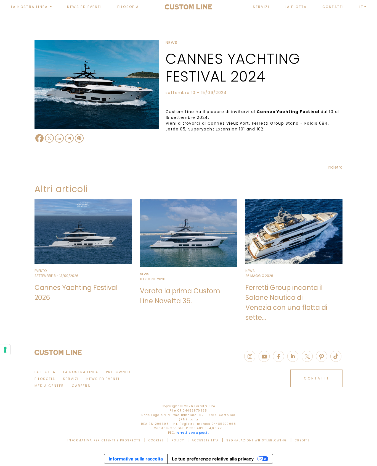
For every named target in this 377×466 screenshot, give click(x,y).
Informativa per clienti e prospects (104, 440)
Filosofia (128, 6)
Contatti (333, 6)
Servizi (261, 6)
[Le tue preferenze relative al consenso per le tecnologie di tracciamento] (5, 349)
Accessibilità (205, 440)
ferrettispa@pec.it (192, 433)
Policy (178, 440)
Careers (81, 385)
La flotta (296, 6)
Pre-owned (118, 372)
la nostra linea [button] (30, 6)
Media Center (49, 385)
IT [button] (361, 6)
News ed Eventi (84, 6)
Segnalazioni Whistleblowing (256, 440)
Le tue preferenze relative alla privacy (213, 459)
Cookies (156, 440)
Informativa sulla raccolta (136, 459)
